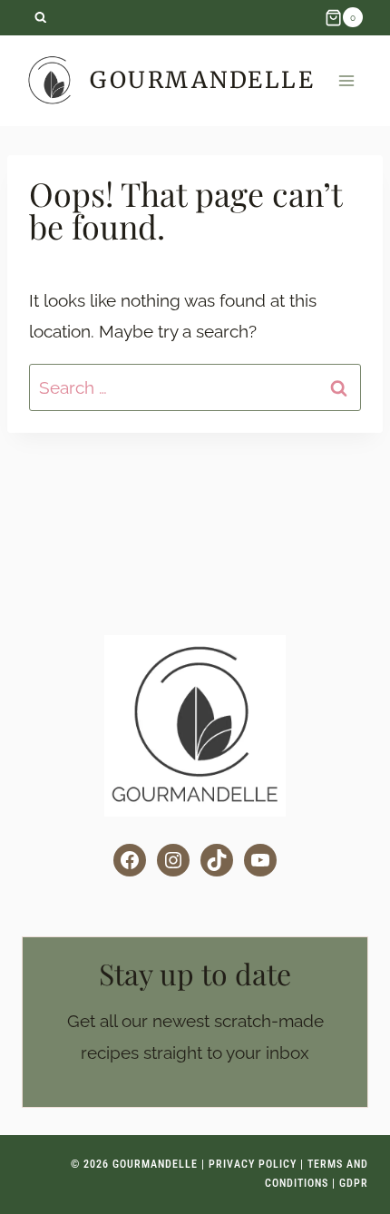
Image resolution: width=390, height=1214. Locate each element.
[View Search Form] (40, 18)
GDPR (353, 1183)
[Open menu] (346, 80)
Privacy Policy (253, 1164)
